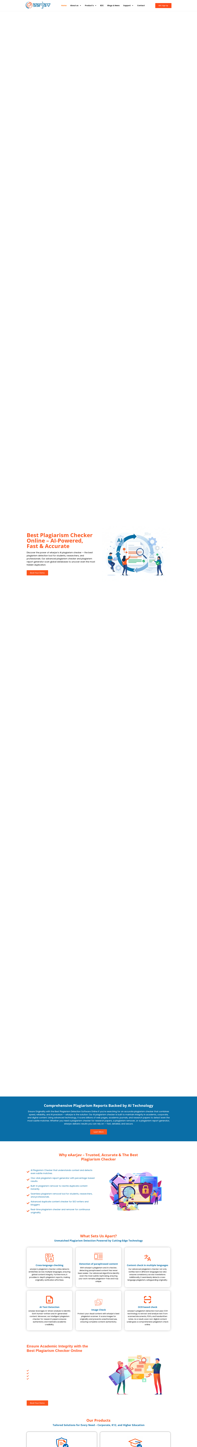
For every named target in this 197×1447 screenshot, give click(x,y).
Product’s (89, 5)
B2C (102, 5)
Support (127, 5)
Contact (141, 5)
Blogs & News (113, 5)
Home (64, 5)
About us (74, 5)
